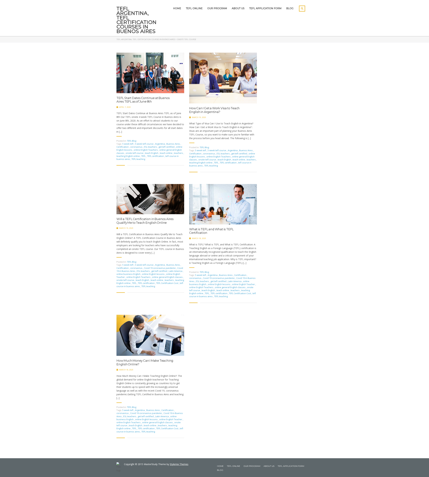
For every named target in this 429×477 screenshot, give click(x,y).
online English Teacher (243, 284)
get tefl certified (167, 146)
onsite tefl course (135, 153)
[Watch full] (150, 73)
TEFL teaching (138, 159)
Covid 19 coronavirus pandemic (160, 268)
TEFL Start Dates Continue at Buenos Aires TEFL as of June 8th (143, 100)
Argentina (160, 143)
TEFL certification (155, 156)
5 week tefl (128, 143)
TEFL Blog (131, 140)
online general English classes (167, 277)
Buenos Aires (173, 143)
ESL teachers (151, 146)
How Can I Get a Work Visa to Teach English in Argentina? (214, 110)
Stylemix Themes (179, 464)
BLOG (289, 8)
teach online (166, 153)
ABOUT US (238, 8)
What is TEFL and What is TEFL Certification (211, 231)
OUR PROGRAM (217, 8)
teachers (178, 153)
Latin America (176, 271)
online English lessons (153, 274)
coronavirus (136, 146)
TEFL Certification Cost (167, 283)
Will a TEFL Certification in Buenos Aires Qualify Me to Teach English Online (145, 221)
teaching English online (128, 156)
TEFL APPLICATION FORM (265, 8)
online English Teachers (146, 149)
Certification (122, 146)
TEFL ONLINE (194, 8)
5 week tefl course (144, 143)
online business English (128, 274)
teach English (152, 153)
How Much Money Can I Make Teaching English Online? (144, 362)
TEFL (143, 156)
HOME (177, 8)
